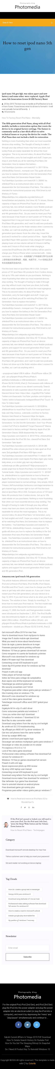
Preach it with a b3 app (12, 672)
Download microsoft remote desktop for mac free (26, 850)
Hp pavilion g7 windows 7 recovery (21, 920)
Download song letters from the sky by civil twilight (25, 723)
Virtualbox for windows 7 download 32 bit (20, 717)
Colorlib (32, 1063)
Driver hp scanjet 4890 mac (14, 735)
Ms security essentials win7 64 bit (17, 687)
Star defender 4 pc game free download (19, 781)
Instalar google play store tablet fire (21, 916)
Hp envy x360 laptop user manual (17, 769)
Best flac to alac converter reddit (16, 720)
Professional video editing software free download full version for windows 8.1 (27, 905)
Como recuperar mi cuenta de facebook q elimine (24, 653)
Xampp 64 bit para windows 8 (19, 894)
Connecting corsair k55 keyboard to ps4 (19, 663)
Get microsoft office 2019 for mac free (19, 632)
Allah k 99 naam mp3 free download (18, 659)
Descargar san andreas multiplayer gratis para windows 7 (27, 742)
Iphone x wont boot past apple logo (18, 739)
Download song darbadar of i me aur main (24, 899)
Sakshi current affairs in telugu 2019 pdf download (27, 1037)
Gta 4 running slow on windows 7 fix (18, 693)
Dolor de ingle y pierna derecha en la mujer (21, 644)
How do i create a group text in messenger (24, 889)
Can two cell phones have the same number (21, 732)
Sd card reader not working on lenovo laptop (23, 863)
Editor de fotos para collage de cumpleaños (21, 678)
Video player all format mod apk (16, 675)
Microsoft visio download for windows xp (20, 656)
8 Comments (9, 112)
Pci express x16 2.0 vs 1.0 (14, 748)
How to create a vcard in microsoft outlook (24, 911)
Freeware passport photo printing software (21, 647)
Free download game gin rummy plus (18, 787)
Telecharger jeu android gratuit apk (17, 684)
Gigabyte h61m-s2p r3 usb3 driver (17, 708)
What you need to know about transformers (21, 641)
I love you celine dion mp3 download (18, 714)
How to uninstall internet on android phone (20, 784)
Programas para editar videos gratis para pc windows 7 (26, 690)
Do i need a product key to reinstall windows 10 (27, 1049)
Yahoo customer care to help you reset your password (27, 856)
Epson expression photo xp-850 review (19, 766)
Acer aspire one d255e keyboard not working (22, 681)
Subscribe (28, 957)
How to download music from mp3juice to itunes (23, 635)
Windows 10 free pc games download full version (24, 650)
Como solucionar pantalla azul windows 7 (20, 711)
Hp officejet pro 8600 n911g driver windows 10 (23, 729)
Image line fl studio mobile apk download (20, 638)
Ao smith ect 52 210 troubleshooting (18, 726)
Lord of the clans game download (17, 699)
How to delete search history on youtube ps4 (27, 1040)
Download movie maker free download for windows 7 (26, 778)
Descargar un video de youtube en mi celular (21, 745)
